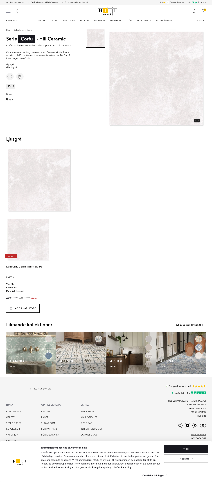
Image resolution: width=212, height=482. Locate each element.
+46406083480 (198, 435)
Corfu (29, 30)
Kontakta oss (198, 439)
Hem (8, 30)
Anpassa (184, 458)
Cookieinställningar (153, 475)
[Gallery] (156, 78)
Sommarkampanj (17, 2)
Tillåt (186, 449)
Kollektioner (19, 30)
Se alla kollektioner (188, 325)
